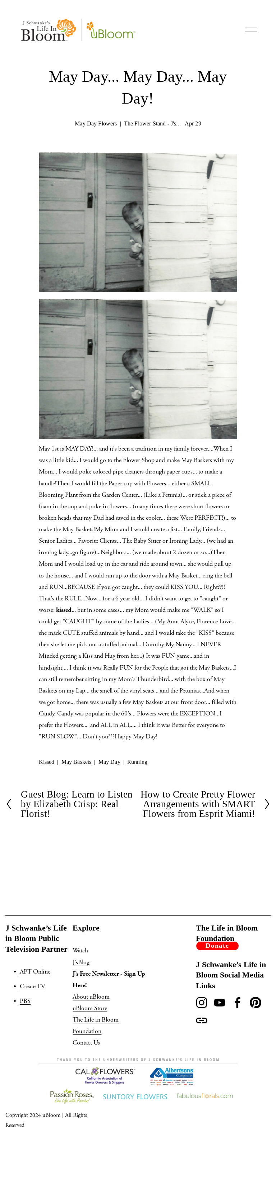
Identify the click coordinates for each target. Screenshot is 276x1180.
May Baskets (76, 762)
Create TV (32, 986)
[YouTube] (219, 1002)
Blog (83, 962)
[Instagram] (201, 1002)
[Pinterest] (255, 1002)
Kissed (47, 762)
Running (137, 762)
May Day (109, 762)
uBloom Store (90, 1008)
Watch (80, 951)
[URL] (201, 1020)
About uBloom (91, 997)
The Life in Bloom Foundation (96, 1025)
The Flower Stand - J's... (152, 123)
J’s (75, 962)
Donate (217, 945)
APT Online (35, 972)
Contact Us (86, 1043)
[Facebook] (237, 1002)
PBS (25, 1001)
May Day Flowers (96, 123)
